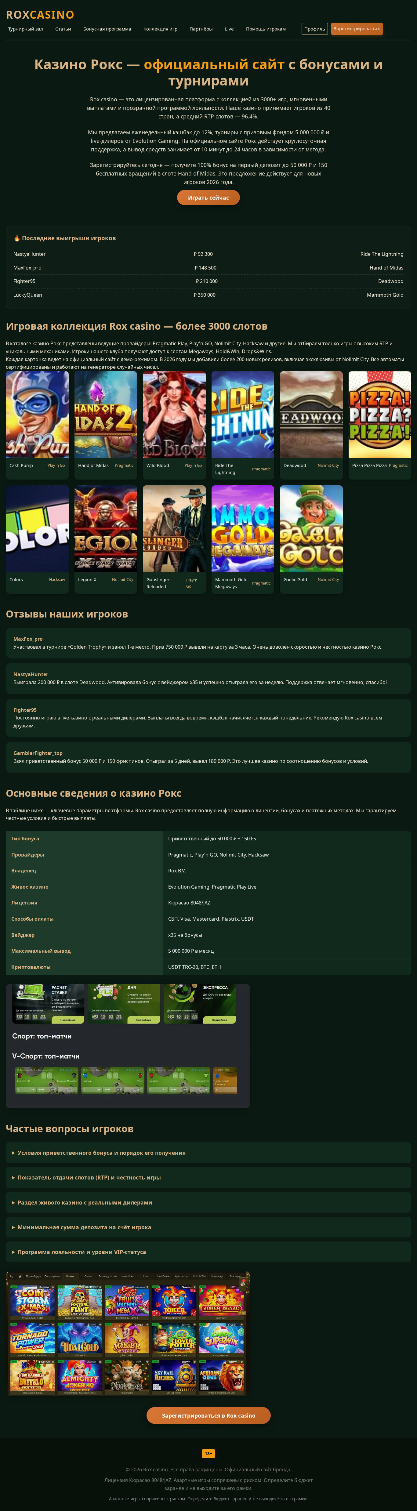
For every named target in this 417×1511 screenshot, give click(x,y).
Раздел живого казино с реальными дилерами (85, 1202)
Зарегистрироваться (357, 28)
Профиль (314, 29)
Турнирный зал (25, 29)
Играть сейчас (208, 197)
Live (229, 29)
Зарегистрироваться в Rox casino (209, 1415)
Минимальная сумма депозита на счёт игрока (84, 1227)
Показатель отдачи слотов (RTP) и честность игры (89, 1177)
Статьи (63, 29)
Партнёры (201, 29)
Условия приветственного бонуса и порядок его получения (102, 1152)
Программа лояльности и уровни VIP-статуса (82, 1252)
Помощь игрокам (266, 29)
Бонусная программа (107, 29)
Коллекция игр (160, 29)
